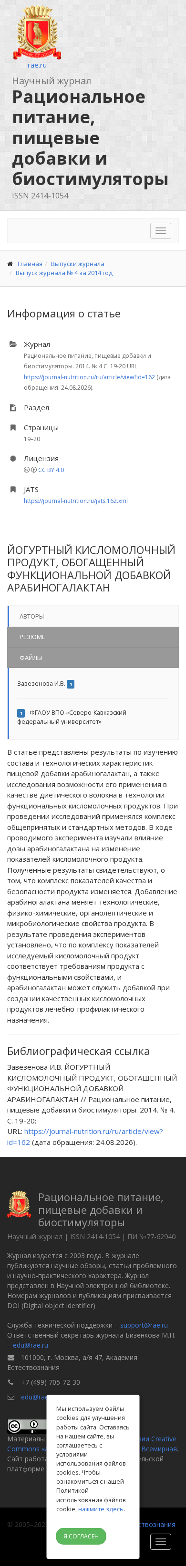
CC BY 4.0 (51, 470)
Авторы (32, 616)
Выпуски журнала (77, 263)
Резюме (32, 636)
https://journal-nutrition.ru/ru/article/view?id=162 (89, 377)
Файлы (31, 657)
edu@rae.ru (30, 1344)
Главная (30, 263)
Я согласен (81, 1536)
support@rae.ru (144, 1325)
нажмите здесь (101, 1509)
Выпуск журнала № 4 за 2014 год (64, 272)
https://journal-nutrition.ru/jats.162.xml (76, 501)
